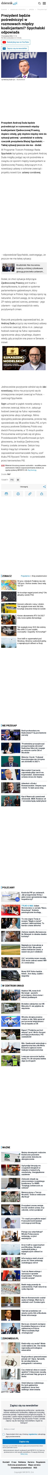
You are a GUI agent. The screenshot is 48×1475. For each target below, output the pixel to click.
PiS (12, 480)
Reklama (22, 1462)
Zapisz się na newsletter (17, 48)
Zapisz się (24, 1441)
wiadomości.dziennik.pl (17, 9)
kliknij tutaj (24, 1454)
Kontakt (6, 1462)
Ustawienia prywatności (21, 1468)
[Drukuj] (18, 494)
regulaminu (32, 1434)
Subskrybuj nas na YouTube (18, 42)
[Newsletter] (6, 494)
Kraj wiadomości (39, 576)
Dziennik (4, 9)
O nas (13, 1462)
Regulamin (40, 1462)
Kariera (31, 1462)
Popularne (25, 576)
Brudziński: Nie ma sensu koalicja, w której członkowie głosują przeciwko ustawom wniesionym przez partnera (29, 268)
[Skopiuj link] (30, 494)
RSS (35, 1468)
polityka (31, 9)
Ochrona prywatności (17, 1465)
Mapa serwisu (34, 1465)
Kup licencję (32, 470)
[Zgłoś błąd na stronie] (41, 494)
